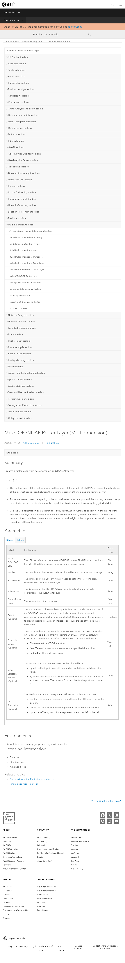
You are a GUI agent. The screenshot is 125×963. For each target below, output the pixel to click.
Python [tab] (20, 540)
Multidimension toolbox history (24, 244)
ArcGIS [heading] (6, 830)
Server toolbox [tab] (15, 366)
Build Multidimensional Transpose (26, 257)
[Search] (112, 4)
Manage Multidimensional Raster (25, 282)
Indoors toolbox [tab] (16, 186)
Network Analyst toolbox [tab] (21, 315)
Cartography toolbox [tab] (19, 95)
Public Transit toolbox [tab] (19, 340)
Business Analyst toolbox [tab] (21, 89)
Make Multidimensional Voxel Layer (26, 269)
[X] (109, 815)
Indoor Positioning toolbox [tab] (22, 192)
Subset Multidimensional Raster (24, 302)
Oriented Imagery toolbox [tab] (22, 328)
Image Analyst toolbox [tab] (20, 179)
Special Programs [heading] (46, 879)
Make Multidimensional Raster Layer (26, 263)
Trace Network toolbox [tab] (20, 411)
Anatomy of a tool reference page (22, 50)
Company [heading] (7, 879)
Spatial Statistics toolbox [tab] (21, 386)
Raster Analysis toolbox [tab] (20, 347)
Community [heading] (43, 830)
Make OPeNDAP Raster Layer (23, 276)
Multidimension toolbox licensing (26, 237)
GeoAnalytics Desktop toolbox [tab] (24, 153)
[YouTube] (116, 821)
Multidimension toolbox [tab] (20, 224)
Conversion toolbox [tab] (18, 102)
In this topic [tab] (12, 452)
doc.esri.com (74, 26)
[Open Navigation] (121, 4)
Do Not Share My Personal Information (105, 947)
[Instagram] (109, 821)
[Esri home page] (8, 4)
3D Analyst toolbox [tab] (18, 57)
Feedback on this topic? (108, 801)
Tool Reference (12, 20)
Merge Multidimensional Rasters (25, 289)
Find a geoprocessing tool (24, 783)
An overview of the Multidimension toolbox (30, 231)
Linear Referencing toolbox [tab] (22, 205)
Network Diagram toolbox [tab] (21, 321)
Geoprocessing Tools (32, 41)
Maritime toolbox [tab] (17, 218)
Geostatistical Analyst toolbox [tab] (24, 173)
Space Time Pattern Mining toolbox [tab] (26, 373)
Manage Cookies (78, 947)
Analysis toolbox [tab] (16, 70)
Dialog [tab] (9, 540)
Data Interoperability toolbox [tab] (23, 115)
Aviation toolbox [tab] (16, 76)
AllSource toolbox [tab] (17, 63)
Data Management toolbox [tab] (22, 121)
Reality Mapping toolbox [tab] (21, 360)
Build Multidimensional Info (23, 250)
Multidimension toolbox (58, 41)
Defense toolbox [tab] (17, 134)
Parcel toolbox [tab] (15, 334)
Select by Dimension (19, 295)
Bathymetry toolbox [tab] (18, 83)
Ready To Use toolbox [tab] (19, 353)
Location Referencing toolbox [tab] (23, 211)
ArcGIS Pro (10, 12)
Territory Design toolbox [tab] (21, 398)
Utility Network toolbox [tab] (20, 418)
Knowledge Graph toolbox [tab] (22, 199)
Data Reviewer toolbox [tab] (20, 128)
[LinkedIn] (116, 815)
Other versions (31, 443)
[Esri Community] (102, 821)
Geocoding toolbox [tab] (18, 166)
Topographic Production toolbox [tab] (25, 405)
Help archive (51, 442)
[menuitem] (19, 837)
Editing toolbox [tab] (16, 141)
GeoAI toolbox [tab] (16, 147)
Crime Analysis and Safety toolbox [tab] (26, 108)
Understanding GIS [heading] (80, 830)
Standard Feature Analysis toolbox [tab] (26, 392)
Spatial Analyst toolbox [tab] (20, 379)
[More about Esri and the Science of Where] (9, 819)
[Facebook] (102, 815)
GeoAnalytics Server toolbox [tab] (23, 160)
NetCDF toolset (20, 308)
